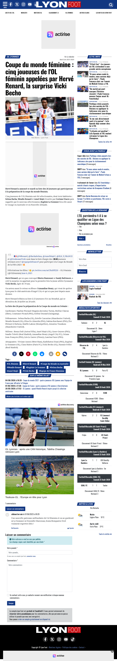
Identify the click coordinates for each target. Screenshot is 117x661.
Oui (80, 226)
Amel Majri (13, 371)
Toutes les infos (104, 141)
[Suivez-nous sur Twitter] (51, 641)
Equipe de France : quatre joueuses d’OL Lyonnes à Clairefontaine (45, 385)
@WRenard (22, 256)
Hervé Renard (30, 363)
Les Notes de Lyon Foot (104, 12)
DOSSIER (91, 286)
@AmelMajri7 (49, 256)
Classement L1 (54, 12)
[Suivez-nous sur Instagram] (58, 641)
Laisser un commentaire (15, 508)
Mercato (24, 12)
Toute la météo (104, 534)
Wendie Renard (14, 367)
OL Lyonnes (69, 12)
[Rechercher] (110, 5)
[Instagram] (23, 4)
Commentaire (12, 560)
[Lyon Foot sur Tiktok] (72, 641)
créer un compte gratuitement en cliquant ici (34, 619)
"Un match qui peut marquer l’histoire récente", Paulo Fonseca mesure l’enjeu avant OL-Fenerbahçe (99, 93)
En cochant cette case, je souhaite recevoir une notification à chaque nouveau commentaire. (37, 596)
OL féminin (13, 363)
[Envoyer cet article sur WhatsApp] (35, 354)
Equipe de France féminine (52, 371)
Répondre (16, 528)
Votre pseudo (12, 548)
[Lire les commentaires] (64, 354)
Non (80, 230)
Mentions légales (55, 647)
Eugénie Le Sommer (36, 367)
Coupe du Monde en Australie (55, 363)
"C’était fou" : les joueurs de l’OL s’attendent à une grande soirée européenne (100, 66)
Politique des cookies (69, 647)
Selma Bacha (56, 367)
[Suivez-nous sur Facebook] (45, 641)
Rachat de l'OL (95, 296)
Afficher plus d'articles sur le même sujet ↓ (19, 396)
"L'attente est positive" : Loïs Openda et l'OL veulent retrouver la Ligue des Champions (100, 134)
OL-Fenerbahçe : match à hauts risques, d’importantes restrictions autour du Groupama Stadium (93, 185)
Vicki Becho (29, 371)
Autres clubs (84, 12)
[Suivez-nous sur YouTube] (65, 641)
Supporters (93, 101)
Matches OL (38, 12)
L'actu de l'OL (9, 12)
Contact (81, 647)
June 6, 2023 (27, 273)
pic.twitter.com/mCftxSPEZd (45, 270)
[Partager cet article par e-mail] (58, 354)
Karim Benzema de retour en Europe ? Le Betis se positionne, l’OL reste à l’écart (94, 199)
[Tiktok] (35, 4)
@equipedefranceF (30, 261)
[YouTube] (29, 4)
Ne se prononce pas (86, 234)
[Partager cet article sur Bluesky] (42, 354)
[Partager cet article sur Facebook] (14, 354)
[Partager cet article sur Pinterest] (28, 354)
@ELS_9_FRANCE (64, 256)
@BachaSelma (35, 256)
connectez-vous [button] (31, 556)
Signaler (71, 528)
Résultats (109, 245)
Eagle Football (95, 288)
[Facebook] (10, 4)
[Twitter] (16, 4)
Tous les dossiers (103, 302)
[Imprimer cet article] (51, 354)
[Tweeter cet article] (21, 354)
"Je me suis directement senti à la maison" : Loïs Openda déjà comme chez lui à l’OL (99, 122)
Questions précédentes (83, 245)
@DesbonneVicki (18, 259)
